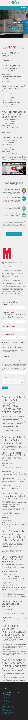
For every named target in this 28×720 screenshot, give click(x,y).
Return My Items (5, 707)
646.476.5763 (12, 201)
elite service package (15, 193)
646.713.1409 (12, 688)
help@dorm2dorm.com (14, 203)
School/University (8, 326)
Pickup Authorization (6, 710)
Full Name (7, 304)
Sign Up (13, 28)
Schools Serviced (5, 695)
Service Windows (5, 694)
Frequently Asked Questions (8, 706)
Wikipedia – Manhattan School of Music (9, 295)
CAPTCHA (4, 377)
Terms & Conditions (6, 701)
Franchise (3, 698)
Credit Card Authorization (7, 712)
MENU (24, 7)
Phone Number (8, 312)
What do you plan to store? (11, 360)
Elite (5, 354)
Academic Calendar (14, 234)
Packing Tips (4, 700)
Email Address (8, 334)
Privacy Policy (4, 703)
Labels (3, 709)
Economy (6, 356)
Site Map (3, 704)
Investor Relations (5, 697)
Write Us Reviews (5, 713)
